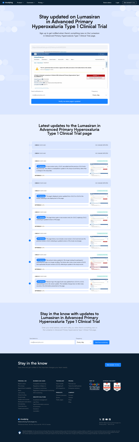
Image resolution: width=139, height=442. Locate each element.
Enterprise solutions (74, 388)
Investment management (40, 400)
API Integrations (60, 388)
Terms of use (111, 424)
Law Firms (36, 402)
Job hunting (21, 392)
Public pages (59, 400)
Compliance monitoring (39, 388)
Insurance (36, 409)
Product (19, 2)
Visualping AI (59, 386)
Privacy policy (102, 424)
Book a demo (107, 2)
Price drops (21, 386)
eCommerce (36, 406)
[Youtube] (106, 419)
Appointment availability (24, 388)
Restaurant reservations (24, 401)
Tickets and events (23, 408)
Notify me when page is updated (69, 101)
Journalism (36, 411)
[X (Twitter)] (100, 419)
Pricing (40, 2)
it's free (129, 2)
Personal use (72, 383)
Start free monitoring (101, 342)
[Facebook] (110, 419)
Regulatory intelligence (39, 386)
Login (117, 2)
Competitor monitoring (39, 383)
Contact (70, 395)
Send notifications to (37, 91)
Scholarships (21, 404)
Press (70, 400)
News (19, 390)
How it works (59, 383)
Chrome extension (61, 395)
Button (58, 397)
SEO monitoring (37, 392)
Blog (69, 402)
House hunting (22, 395)
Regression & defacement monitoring (43, 390)
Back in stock (21, 383)
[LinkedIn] (103, 419)
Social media (21, 397)
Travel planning (22, 406)
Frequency (95, 91)
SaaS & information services (41, 404)
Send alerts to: (34, 338)
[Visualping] (8, 2)
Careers (70, 397)
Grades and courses (23, 399)
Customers (30, 2)
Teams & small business (74, 386)
